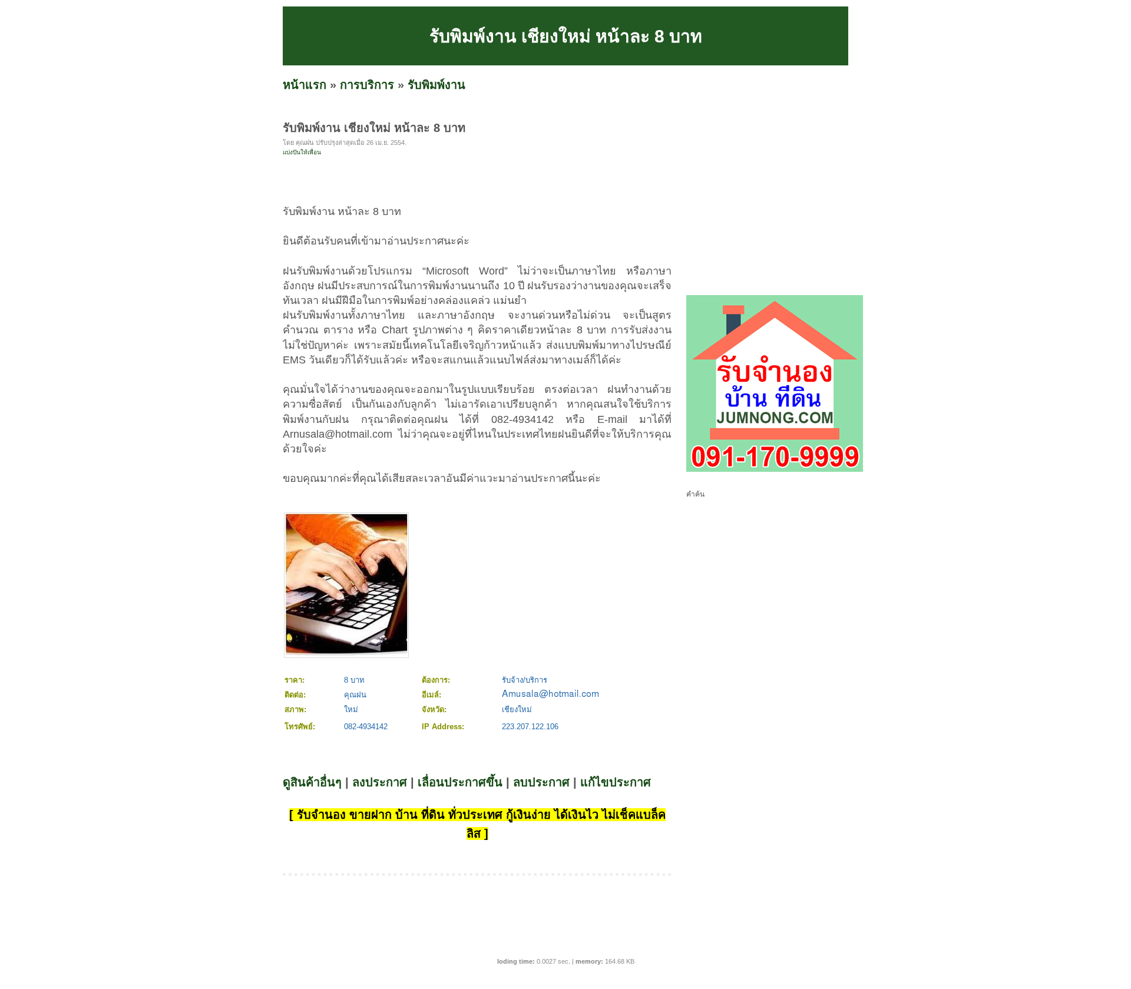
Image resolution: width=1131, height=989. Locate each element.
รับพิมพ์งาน (436, 84)
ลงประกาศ (379, 782)
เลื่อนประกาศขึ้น (460, 782)
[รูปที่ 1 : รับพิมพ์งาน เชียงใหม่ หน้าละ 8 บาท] (346, 654)
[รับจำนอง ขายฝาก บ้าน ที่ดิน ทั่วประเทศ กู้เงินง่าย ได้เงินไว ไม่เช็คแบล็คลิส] (774, 469)
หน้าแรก (304, 84)
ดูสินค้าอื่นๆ (312, 782)
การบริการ (367, 84)
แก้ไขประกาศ (615, 782)
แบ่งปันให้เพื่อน (302, 152)
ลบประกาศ (541, 782)
